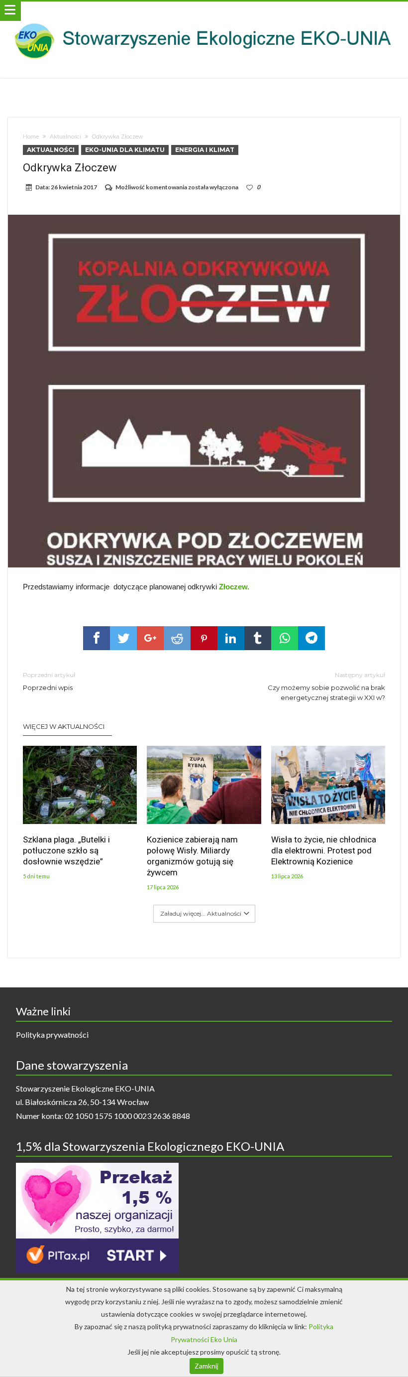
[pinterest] (204, 638)
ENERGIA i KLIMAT (204, 149)
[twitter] (123, 638)
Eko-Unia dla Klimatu (125, 149)
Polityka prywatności (52, 1034)
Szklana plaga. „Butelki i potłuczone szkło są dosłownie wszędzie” (66, 850)
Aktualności (65, 136)
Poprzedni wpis (49, 681)
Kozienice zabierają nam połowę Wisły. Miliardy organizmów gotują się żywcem (192, 855)
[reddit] (177, 638)
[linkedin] (230, 638)
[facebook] (96, 638)
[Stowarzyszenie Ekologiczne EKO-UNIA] (204, 11)
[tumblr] (257, 638)
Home (31, 136)
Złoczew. (234, 586)
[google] (150, 638)
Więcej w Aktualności (63, 726)
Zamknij (206, 1366)
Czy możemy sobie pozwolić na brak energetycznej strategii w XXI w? (326, 686)
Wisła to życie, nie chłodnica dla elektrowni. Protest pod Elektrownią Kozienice (323, 850)
